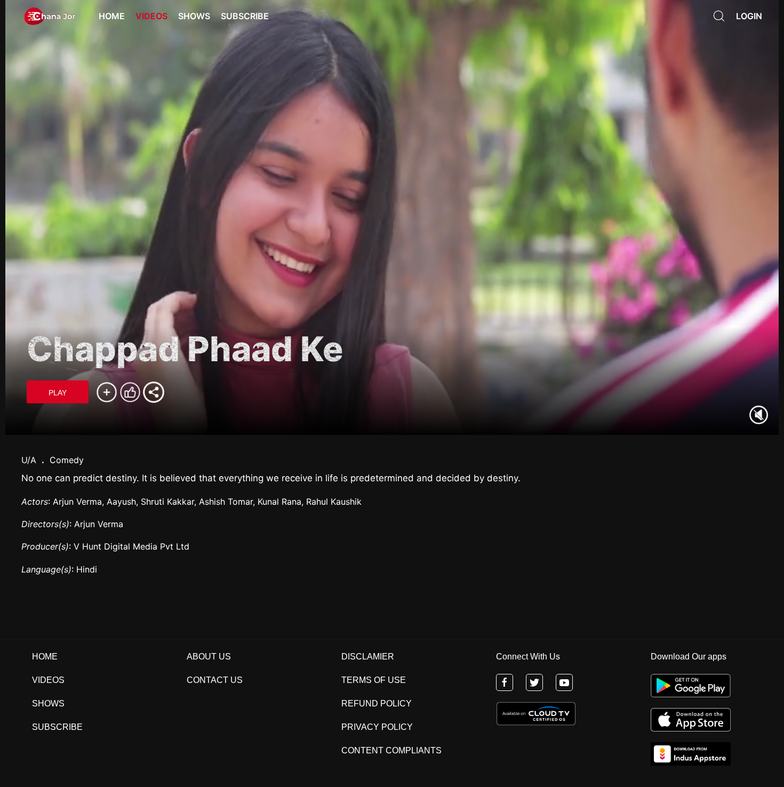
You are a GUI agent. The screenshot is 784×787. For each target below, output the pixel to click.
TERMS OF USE (373, 680)
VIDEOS (48, 680)
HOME (45, 656)
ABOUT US (209, 656)
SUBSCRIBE (57, 727)
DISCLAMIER (367, 656)
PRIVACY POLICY (377, 727)
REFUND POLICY (376, 703)
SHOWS (48, 703)
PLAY (58, 392)
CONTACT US (215, 680)
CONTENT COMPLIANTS (391, 750)
